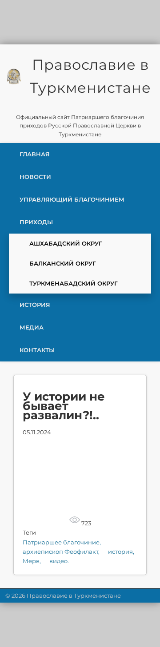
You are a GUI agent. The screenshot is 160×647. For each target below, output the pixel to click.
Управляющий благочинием (72, 199)
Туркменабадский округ (73, 283)
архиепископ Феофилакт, (62, 551)
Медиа (32, 327)
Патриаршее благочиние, (62, 542)
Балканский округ (62, 263)
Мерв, (32, 560)
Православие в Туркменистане (90, 76)
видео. (59, 560)
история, (121, 551)
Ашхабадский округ (65, 243)
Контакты (37, 349)
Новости (35, 176)
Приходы (36, 222)
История (35, 304)
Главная (35, 154)
